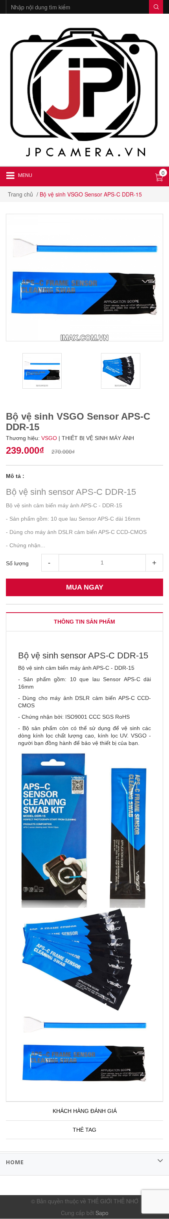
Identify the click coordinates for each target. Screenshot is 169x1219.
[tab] (84, 621)
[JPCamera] (84, 91)
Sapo (102, 1213)
